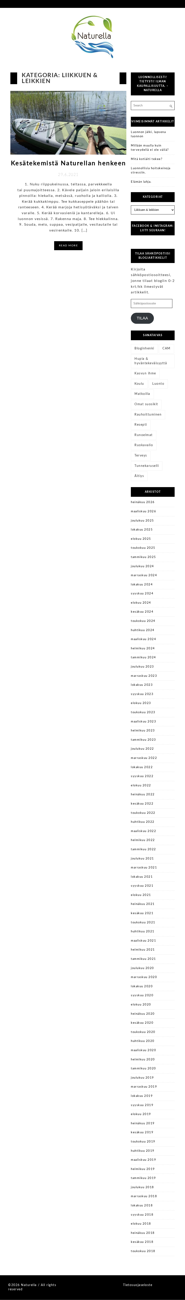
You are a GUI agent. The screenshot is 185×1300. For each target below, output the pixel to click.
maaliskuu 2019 (143, 1159)
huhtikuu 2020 (143, 1041)
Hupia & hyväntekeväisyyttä (150, 361)
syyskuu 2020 (142, 995)
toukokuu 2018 (143, 1251)
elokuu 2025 (141, 539)
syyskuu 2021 (142, 885)
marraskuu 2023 (144, 676)
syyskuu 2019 (142, 1105)
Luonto (158, 383)
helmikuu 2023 (143, 730)
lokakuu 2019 (142, 1096)
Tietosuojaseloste (138, 1285)
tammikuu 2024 (143, 657)
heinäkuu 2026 (143, 502)
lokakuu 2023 (142, 685)
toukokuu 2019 (143, 1141)
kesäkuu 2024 (142, 611)
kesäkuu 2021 (142, 913)
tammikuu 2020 (143, 1068)
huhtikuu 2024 (143, 630)
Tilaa (142, 318)
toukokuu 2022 (143, 813)
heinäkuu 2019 (143, 1123)
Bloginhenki (144, 348)
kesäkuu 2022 (142, 803)
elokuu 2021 (141, 895)
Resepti (140, 424)
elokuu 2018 (141, 1223)
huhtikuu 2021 (143, 931)
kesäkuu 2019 (142, 1132)
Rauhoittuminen (148, 414)
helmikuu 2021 (143, 949)
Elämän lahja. (141, 181)
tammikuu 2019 (143, 1178)
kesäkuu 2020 (142, 1022)
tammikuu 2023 (143, 739)
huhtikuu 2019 (143, 1150)
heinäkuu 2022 (143, 794)
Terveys (140, 455)
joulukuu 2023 (142, 666)
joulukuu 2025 (142, 520)
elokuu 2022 (141, 785)
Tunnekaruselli (146, 466)
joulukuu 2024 (142, 566)
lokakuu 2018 (142, 1205)
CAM (166, 348)
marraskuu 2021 (144, 867)
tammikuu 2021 (143, 959)
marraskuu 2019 (144, 1086)
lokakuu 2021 (142, 876)
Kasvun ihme (145, 373)
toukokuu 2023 (143, 712)
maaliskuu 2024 (143, 639)
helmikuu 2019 (143, 1169)
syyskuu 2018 (142, 1214)
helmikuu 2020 (143, 1059)
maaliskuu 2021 (143, 940)
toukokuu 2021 (143, 922)
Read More (68, 245)
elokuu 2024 (141, 602)
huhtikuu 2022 (143, 822)
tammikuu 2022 (143, 849)
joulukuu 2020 (142, 968)
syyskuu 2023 (142, 694)
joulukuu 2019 (142, 1077)
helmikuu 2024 (143, 648)
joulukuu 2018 (142, 1187)
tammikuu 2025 (143, 557)
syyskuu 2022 (142, 776)
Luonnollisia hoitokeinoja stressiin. (151, 170)
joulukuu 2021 (142, 858)
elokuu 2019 (141, 1114)
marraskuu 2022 (144, 758)
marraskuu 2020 (144, 977)
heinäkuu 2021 (143, 904)
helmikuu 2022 (143, 840)
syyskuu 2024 (142, 593)
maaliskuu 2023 (143, 721)
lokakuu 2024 (142, 584)
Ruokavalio (143, 445)
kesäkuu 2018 (142, 1242)
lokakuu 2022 (142, 767)
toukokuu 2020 (143, 1032)
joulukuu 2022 (142, 748)
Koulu (139, 383)
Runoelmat (143, 435)
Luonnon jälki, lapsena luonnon (148, 134)
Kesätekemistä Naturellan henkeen (68, 163)
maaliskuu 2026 (143, 511)
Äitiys (139, 476)
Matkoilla (142, 394)
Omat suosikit (146, 404)
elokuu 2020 (141, 1004)
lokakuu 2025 (142, 529)
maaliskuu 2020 (143, 1050)
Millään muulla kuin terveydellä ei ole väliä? (150, 148)
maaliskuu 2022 (143, 831)
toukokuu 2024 (143, 621)
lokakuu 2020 (142, 986)
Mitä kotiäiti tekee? (146, 159)
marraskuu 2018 (144, 1196)
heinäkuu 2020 (143, 1013)
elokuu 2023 (141, 703)
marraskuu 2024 (144, 575)
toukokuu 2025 (143, 548)
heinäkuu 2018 (143, 1233)
